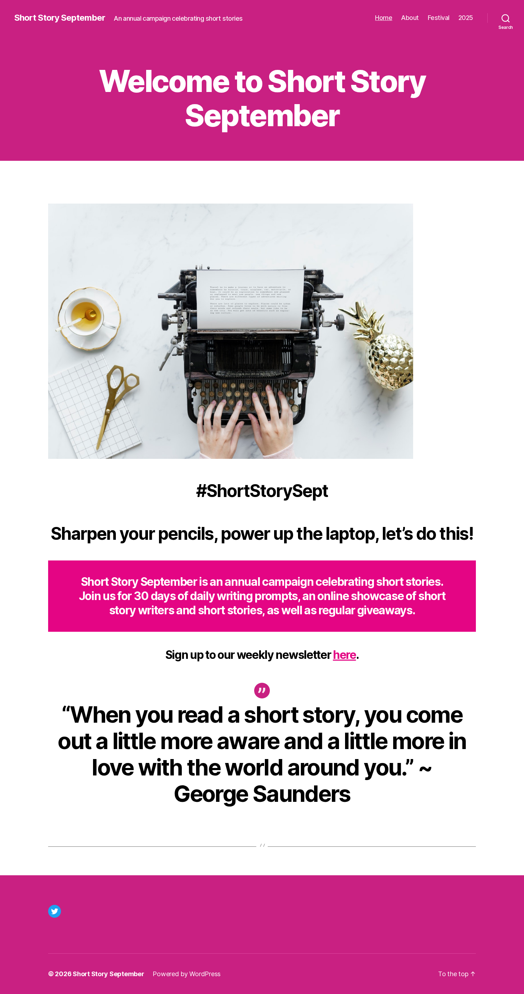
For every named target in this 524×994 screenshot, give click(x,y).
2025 (465, 17)
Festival (438, 17)
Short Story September (59, 18)
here (344, 655)
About (410, 17)
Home (383, 17)
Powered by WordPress (187, 974)
